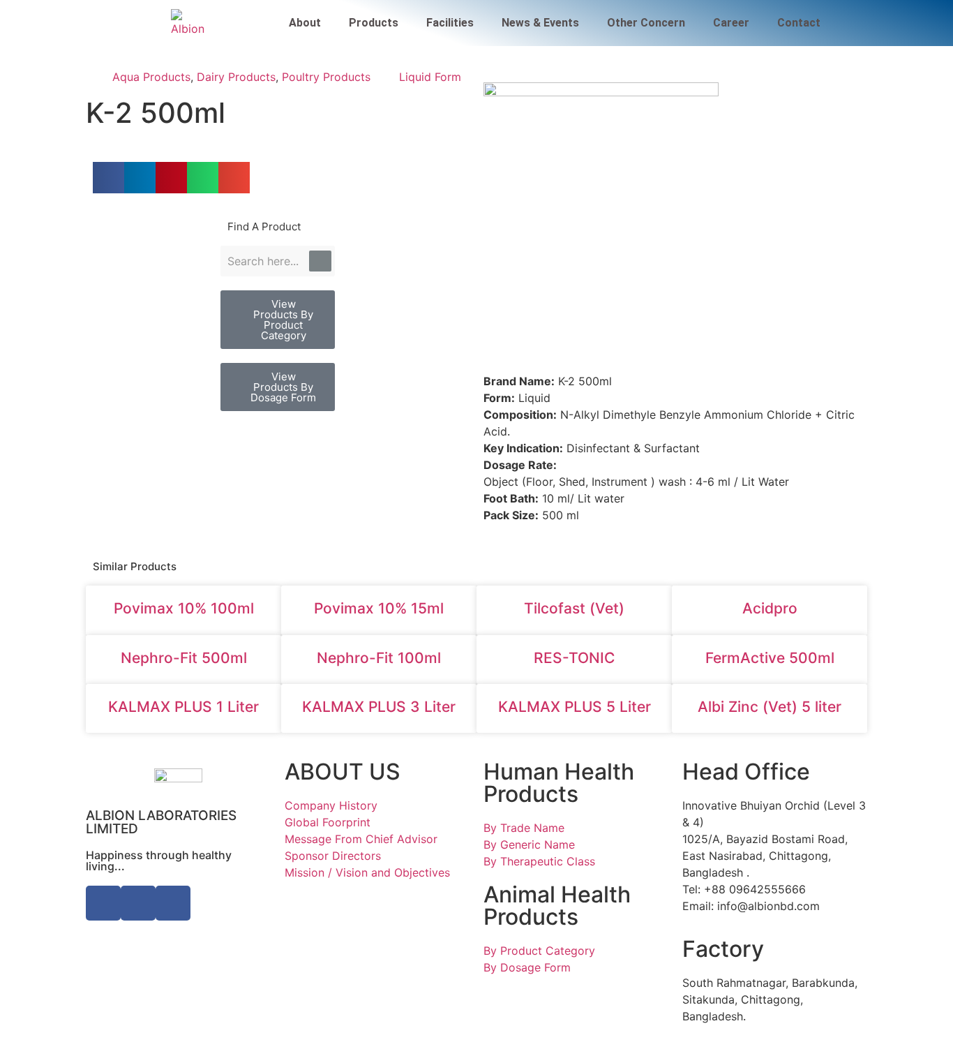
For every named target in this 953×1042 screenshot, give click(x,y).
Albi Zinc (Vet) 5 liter (769, 706)
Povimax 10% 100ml (184, 608)
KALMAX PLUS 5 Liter (574, 706)
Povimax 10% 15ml (379, 608)
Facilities (450, 22)
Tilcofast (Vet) (574, 608)
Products (373, 22)
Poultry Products (326, 77)
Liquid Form (430, 77)
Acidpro (769, 608)
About (305, 22)
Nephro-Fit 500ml (184, 658)
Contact (798, 22)
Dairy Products (236, 77)
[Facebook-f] (103, 903)
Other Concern (646, 22)
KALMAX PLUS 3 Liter (379, 706)
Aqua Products (151, 77)
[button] (108, 177)
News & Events (540, 22)
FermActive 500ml (769, 658)
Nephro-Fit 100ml (379, 658)
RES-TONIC (574, 658)
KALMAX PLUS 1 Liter (183, 706)
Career (731, 22)
